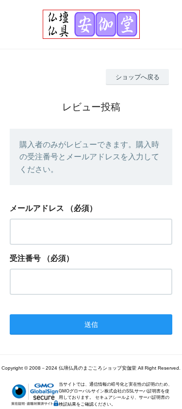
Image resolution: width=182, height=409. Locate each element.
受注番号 (25, 258)
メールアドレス (37, 208)
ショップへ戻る (138, 77)
